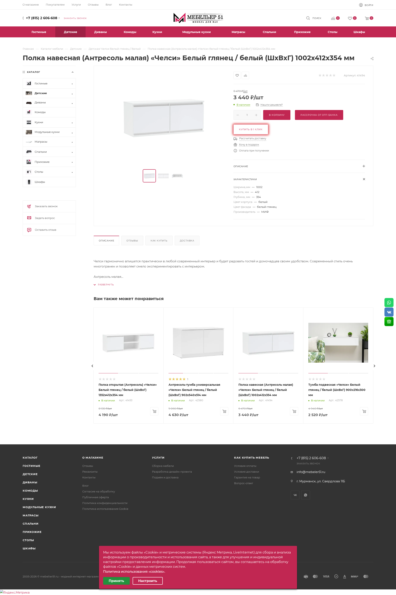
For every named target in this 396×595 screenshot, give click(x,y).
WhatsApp (305, 495)
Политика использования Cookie (105, 508)
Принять (116, 581)
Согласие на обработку (98, 491)
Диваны (30, 482)
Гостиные (31, 465)
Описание (106, 240)
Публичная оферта (95, 497)
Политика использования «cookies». (134, 572)
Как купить (159, 240)
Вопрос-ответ (243, 483)
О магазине (92, 457)
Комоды (30, 490)
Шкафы (29, 548)
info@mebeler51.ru (311, 472)
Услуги (158, 457)
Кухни (28, 498)
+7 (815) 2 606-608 (41, 18)
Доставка (187, 240)
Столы (28, 540)
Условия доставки (246, 471)
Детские (30, 474)
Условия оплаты (245, 465)
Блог (85, 485)
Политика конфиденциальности (104, 503)
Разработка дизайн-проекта (172, 471)
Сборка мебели (163, 465)
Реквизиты (90, 471)
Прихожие (32, 531)
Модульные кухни (39, 507)
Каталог (30, 457)
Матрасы (31, 515)
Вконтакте (295, 495)
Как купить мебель (251, 457)
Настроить (147, 581)
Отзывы (132, 240)
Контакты (88, 477)
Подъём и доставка (165, 477)
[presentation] (92, 366)
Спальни (31, 523)
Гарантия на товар (247, 477)
